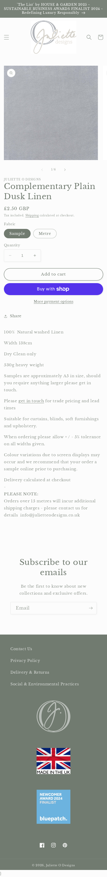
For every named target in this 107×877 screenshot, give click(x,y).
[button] (6, 37)
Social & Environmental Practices (44, 684)
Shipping (32, 215)
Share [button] (16, 316)
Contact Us (21, 649)
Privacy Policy (25, 660)
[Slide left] (42, 169)
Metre (45, 233)
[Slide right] (65, 169)
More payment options (53, 301)
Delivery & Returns (29, 672)
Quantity (12, 245)
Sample (17, 233)
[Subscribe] (90, 608)
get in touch (31, 400)
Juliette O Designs (60, 865)
